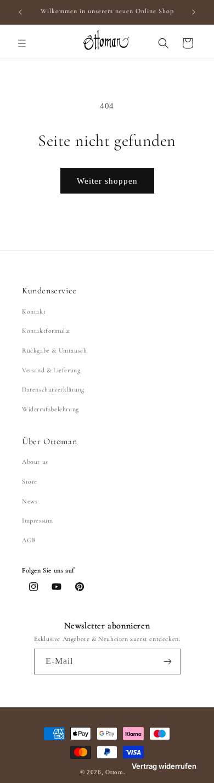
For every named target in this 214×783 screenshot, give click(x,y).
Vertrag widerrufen (164, 766)
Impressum (37, 520)
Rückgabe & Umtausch (54, 350)
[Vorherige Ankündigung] (20, 12)
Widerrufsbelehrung (50, 409)
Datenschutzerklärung (53, 389)
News (29, 501)
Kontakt (34, 311)
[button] (22, 43)
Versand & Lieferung (51, 370)
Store (29, 481)
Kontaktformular (46, 330)
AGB (29, 540)
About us (35, 462)
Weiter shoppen (107, 181)
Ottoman (118, 772)
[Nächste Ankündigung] (194, 12)
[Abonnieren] (168, 661)
